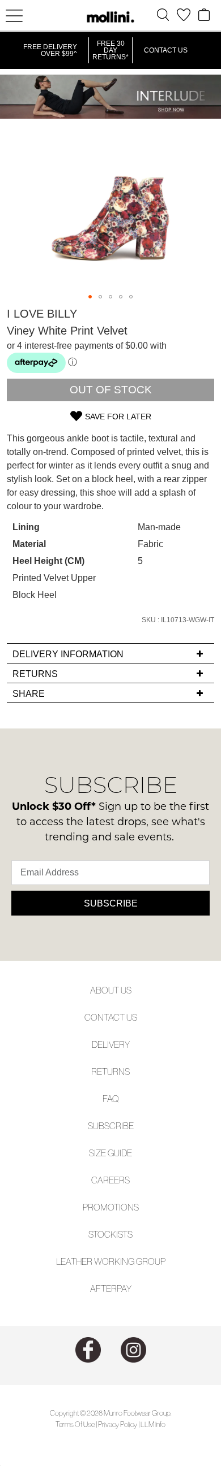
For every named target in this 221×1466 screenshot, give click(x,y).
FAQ (111, 1099)
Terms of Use (75, 1424)
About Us (110, 990)
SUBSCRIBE (111, 1126)
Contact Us (166, 50)
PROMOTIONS (111, 1207)
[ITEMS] (204, 14)
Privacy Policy (117, 1424)
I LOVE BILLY (42, 313)
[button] (90, 296)
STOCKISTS (110, 1234)
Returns (110, 1071)
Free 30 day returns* (110, 50)
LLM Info (153, 1424)
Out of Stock (111, 390)
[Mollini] (110, 17)
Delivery (111, 1044)
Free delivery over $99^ (50, 50)
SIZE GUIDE (110, 1153)
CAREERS (110, 1180)
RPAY (121, 1288)
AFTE (100, 1288)
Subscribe (111, 903)
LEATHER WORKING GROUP (110, 1261)
